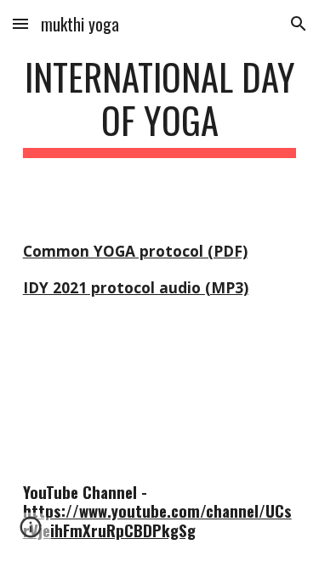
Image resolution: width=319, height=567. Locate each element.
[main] (160, 106)
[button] (20, 23)
